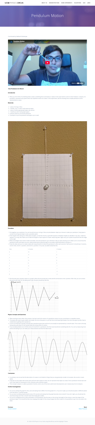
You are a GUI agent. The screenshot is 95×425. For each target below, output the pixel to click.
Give (84, 2)
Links (88, 2)
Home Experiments (66, 2)
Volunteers (77, 2)
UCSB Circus (14, 3)
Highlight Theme (63, 421)
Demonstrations (54, 2)
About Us (44, 2)
